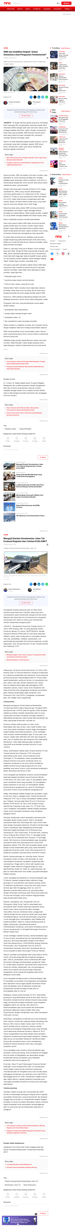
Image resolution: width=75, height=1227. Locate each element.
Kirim (44, 457)
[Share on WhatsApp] (46, 97)
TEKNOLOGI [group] (68, 9)
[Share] (70, 52)
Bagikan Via (7, 97)
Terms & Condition (55, 249)
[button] (71, 9)
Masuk (66, 3)
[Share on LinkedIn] (38, 97)
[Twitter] (57, 254)
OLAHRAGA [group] (46, 9)
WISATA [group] (19, 9)
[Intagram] (63, 254)
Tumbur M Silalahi (14, 102)
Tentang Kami (62, 241)
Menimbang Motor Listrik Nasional (18, 660)
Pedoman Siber (54, 246)
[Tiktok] (68, 254)
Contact (65, 249)
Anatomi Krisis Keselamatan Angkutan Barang (22, 1167)
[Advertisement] (37, 29)
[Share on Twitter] (34, 97)
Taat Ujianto (37, 102)
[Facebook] (52, 254)
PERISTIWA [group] (10, 9)
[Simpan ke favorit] (47, 58)
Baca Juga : (9, 154)
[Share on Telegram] (42, 97)
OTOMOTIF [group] (36, 9)
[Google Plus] (52, 259)
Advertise (52, 241)
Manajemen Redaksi (55, 243)
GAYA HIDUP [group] (57, 9)
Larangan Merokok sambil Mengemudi (19, 1164)
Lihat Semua (65, 48)
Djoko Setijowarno (14, 589)
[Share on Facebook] (31, 97)
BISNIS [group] (28, 9)
